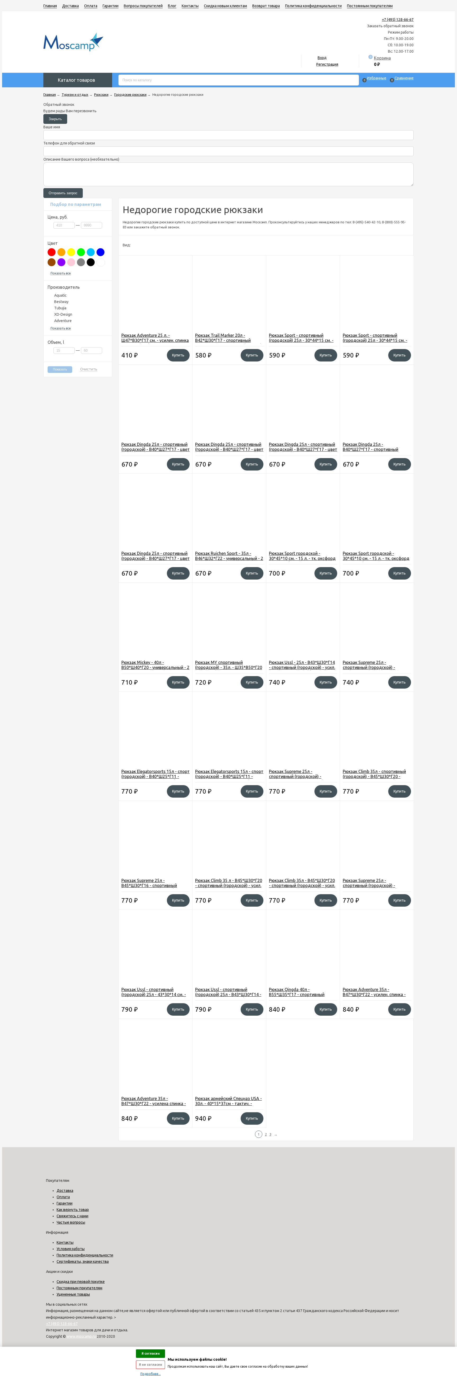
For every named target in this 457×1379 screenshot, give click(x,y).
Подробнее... (150, 1374)
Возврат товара (266, 6)
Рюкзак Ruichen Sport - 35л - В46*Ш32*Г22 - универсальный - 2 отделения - (229, 558)
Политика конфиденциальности (313, 6)
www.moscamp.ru (81, 1336)
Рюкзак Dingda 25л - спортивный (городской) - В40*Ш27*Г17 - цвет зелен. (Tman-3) (155, 558)
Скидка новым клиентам (225, 6)
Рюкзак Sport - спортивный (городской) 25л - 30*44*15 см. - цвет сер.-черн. (301, 340)
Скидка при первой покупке (81, 1281)
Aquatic (60, 295)
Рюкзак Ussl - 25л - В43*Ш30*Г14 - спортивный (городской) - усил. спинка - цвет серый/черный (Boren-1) (302, 670)
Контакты (190, 6)
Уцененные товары (73, 1294)
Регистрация (327, 64)
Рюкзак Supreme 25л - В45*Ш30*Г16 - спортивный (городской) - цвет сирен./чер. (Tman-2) (151, 888)
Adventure (63, 321)
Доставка (70, 6)
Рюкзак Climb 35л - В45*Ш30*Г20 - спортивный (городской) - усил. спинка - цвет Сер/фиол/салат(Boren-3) (302, 888)
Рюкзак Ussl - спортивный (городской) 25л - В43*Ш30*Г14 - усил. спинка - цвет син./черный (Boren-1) (228, 997)
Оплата (90, 6)
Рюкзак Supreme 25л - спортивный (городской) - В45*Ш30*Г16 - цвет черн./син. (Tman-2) (299, 779)
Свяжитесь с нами (72, 1216)
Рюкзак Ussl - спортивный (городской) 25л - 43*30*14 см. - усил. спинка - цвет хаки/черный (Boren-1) (153, 997)
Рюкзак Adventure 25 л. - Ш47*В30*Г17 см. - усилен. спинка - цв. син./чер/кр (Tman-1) (155, 340)
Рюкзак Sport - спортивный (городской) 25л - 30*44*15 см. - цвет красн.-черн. (375, 340)
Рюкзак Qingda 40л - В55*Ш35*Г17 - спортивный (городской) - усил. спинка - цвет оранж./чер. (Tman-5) (302, 997)
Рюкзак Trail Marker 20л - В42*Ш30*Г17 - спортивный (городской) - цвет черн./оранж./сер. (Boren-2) (228, 343)
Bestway (61, 302)
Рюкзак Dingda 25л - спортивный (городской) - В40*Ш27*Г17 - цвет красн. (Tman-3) (303, 449)
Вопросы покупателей (143, 6)
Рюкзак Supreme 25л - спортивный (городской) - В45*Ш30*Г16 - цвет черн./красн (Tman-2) (375, 888)
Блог (172, 6)
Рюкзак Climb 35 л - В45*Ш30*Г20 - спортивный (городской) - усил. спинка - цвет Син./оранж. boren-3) (228, 888)
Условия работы (71, 1249)
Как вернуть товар (73, 1210)
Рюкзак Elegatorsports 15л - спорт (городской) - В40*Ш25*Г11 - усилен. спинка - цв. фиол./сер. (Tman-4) (155, 779)
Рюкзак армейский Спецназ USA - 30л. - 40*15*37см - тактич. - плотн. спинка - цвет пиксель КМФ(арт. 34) (228, 1106)
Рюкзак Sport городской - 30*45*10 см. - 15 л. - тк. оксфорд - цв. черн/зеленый (376, 558)
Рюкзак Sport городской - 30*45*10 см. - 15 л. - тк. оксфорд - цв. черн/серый (302, 558)
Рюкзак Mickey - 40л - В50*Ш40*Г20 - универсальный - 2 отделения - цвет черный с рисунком (155, 670)
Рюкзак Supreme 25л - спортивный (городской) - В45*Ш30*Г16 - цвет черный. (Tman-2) (371, 670)
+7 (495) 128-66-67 (398, 19)
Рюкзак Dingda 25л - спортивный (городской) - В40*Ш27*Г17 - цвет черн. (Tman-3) (155, 449)
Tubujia (60, 308)
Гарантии (110, 6)
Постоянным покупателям (370, 6)
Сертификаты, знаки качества (83, 1261)
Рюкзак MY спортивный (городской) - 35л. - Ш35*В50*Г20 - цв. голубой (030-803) (228, 667)
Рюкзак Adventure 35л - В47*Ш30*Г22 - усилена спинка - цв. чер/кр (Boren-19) (153, 1103)
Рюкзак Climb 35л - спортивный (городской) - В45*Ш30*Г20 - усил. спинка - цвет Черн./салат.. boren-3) (375, 779)
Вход (322, 58)
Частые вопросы (71, 1222)
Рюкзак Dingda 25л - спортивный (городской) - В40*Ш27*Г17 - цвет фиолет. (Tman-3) (229, 449)
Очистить (88, 369)
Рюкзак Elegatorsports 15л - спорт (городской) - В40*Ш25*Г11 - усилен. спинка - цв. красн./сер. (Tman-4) (229, 779)
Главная (50, 6)
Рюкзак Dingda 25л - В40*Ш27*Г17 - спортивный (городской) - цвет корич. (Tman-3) (376, 452)
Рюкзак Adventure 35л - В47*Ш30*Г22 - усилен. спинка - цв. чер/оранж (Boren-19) (374, 994)
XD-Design (63, 314)
